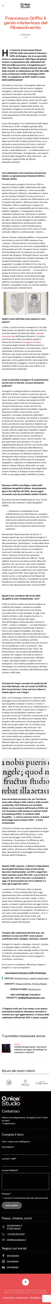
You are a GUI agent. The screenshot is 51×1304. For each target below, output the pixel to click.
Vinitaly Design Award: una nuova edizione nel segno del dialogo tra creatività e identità (30, 1050)
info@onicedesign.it (16, 1240)
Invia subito (11, 1205)
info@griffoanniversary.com (31, 997)
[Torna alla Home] (25, 5)
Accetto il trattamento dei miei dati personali (26, 1198)
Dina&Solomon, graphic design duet (31, 978)
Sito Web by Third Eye (39, 1298)
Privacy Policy (9, 1298)
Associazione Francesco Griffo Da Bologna (25, 973)
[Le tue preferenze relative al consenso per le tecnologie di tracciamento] (2, 978)
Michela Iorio (34, 989)
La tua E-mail (9, 1158)
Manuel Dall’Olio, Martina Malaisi (31, 984)
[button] (3, 5)
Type (25, 36)
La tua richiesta (10, 1170)
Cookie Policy (22, 1298)
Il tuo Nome (8, 1147)
